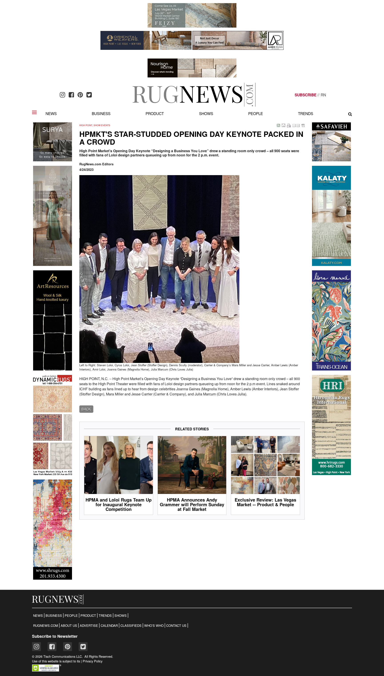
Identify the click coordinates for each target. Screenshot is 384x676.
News (51, 113)
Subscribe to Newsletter (55, 636)
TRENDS (105, 615)
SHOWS (120, 615)
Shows (206, 113)
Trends (305, 113)
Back (86, 409)
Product (155, 113)
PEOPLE (71, 615)
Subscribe (305, 94)
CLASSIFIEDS (131, 625)
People (255, 113)
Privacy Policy (92, 661)
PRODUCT (88, 615)
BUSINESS (54, 615)
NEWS (38, 615)
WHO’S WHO (154, 625)
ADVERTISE (89, 625)
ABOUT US (69, 625)
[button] (46, 670)
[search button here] (350, 114)
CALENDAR (109, 625)
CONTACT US (176, 625)
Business (101, 113)
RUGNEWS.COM (45, 625)
